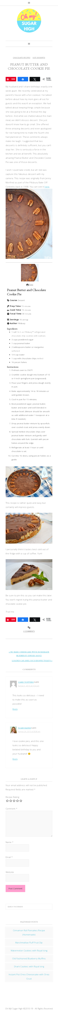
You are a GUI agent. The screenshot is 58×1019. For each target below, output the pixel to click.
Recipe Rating (12, 797)
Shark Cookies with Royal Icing (29, 966)
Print (31, 284)
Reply (15, 709)
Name (9, 842)
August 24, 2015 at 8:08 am (29, 731)
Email (9, 857)
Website (10, 872)
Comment (11, 808)
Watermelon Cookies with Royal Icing (29, 950)
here (46, 186)
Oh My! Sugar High (29, 20)
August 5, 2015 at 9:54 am (28, 686)
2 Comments (29, 631)
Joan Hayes (24, 728)
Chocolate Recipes (21, 58)
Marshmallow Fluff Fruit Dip (29, 942)
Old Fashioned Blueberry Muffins (29, 958)
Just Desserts (39, 58)
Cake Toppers (26, 682)
